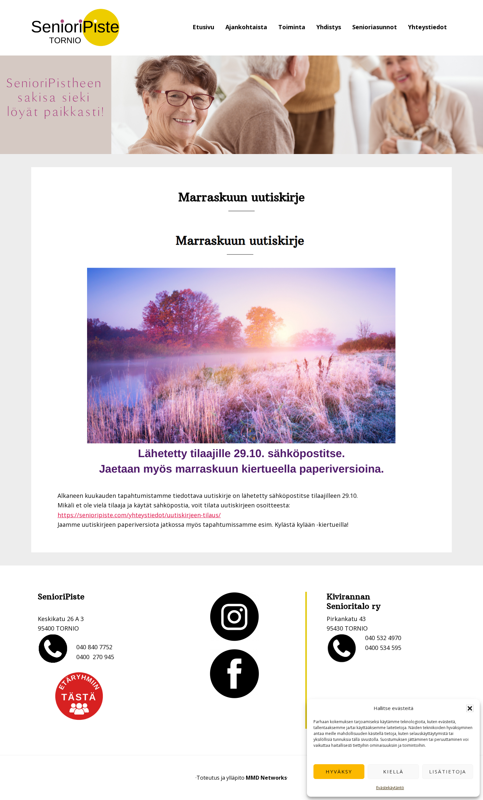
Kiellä (393, 771)
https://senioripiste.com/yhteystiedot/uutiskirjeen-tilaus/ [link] (139, 515)
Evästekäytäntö (390, 787)
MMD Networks (266, 777)
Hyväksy (339, 771)
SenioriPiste (75, 28)
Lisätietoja (447, 771)
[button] (470, 708)
